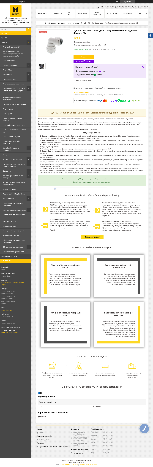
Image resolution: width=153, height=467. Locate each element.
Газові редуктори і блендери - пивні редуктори (14, 165)
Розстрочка (113, 13)
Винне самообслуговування (13, 252)
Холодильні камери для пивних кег (12, 98)
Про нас (4, 38)
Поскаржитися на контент (69, 465)
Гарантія (127, 13)
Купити (83, 57)
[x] (41, 393)
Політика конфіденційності (88, 465)
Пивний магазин (9, 60)
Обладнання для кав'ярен (13, 247)
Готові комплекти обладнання (14, 104)
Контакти (82, 13)
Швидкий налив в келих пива (14, 125)
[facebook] (39, 393)
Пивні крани (7, 114)
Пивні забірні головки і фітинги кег (14, 131)
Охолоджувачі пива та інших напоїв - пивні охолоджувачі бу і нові (14, 90)
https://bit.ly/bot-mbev (9, 332)
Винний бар (7, 74)
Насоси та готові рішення (12, 159)
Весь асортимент (92, 237)
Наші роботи (97, 14)
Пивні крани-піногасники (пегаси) (12, 119)
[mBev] (15, 11)
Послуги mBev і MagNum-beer (14, 194)
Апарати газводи (9, 189)
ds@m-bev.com (7, 310)
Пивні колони (8, 109)
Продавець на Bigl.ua (76, 462)
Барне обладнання (10, 65)
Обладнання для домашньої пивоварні (13, 204)
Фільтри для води (9, 221)
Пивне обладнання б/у (11, 47)
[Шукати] (28, 29)
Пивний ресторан (9, 79)
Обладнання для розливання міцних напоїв (14, 216)
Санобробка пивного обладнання (11, 149)
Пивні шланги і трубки (11, 136)
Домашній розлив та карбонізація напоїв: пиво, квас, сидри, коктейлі (13, 54)
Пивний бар (7, 70)
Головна (42, 13)
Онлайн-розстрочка (9, 256)
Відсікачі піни (8, 171)
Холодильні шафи (9, 226)
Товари (4, 42)
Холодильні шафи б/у (11, 235)
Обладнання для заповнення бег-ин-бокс (14, 241)
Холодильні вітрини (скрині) (13, 231)
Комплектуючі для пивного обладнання (13, 177)
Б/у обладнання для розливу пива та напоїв (14, 183)
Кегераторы (7, 155)
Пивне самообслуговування (13, 84)
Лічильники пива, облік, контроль (12, 142)
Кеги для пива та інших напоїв (14, 210)
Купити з (79, 61)
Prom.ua (88, 460)
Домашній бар (8, 198)
